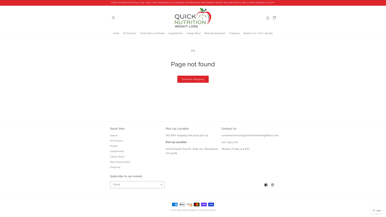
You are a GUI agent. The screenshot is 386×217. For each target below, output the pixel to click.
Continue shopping (193, 79)
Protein (114, 146)
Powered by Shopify (208, 210)
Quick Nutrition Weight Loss (188, 210)
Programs (115, 167)
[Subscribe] (161, 184)
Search (114, 135)
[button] (113, 17)
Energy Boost (117, 157)
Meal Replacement (120, 162)
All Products (116, 141)
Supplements (117, 151)
